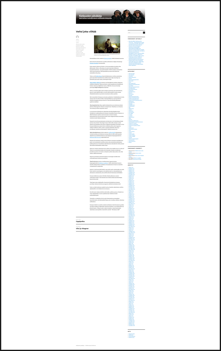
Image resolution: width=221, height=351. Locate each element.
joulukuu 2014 (131, 288)
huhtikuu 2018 (131, 256)
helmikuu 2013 (131, 309)
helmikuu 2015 (131, 285)
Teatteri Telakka (132, 136)
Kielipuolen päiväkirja (80, 345)
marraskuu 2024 (132, 189)
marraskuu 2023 (132, 203)
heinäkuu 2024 (131, 194)
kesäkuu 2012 (131, 318)
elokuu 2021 (131, 230)
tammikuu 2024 (132, 201)
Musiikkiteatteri (132, 105)
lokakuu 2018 (131, 250)
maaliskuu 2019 (131, 245)
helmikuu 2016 (131, 274)
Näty (129, 107)
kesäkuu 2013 (131, 305)
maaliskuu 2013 (132, 308)
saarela (77, 39)
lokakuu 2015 (131, 279)
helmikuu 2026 (131, 173)
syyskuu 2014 (131, 291)
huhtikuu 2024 (131, 197)
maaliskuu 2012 (132, 320)
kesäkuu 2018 (131, 254)
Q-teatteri (130, 115)
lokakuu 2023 (131, 204)
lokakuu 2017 (131, 261)
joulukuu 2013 (131, 299)
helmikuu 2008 (131, 324)
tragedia (130, 137)
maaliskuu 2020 (132, 237)
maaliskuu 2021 (132, 231)
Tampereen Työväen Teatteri (134, 125)
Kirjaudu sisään (132, 333)
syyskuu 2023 (131, 206)
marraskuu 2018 (132, 249)
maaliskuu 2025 (132, 185)
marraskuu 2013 (132, 300)
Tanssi (130, 126)
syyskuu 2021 (131, 229)
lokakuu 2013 (131, 301)
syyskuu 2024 (131, 191)
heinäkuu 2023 (131, 208)
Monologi (130, 103)
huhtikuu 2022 (131, 223)
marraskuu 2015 (132, 278)
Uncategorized (131, 140)
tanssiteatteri (131, 128)
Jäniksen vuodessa (103, 163)
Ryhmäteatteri (131, 117)
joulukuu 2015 (131, 277)
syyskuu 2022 (131, 218)
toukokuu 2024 (131, 196)
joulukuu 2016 (131, 267)
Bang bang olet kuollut (137, 159)
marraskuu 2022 (132, 215)
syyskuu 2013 (131, 302)
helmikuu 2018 (131, 259)
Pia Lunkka (131, 113)
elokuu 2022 (131, 219)
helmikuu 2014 (131, 296)
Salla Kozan (99, 76)
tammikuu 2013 (132, 311)
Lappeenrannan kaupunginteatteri (135, 100)
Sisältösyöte (131, 335)
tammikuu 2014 (132, 297)
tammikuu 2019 (131, 248)
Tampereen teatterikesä (133, 124)
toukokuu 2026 (131, 169)
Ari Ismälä (131, 76)
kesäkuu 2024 (131, 195)
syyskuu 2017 (131, 262)
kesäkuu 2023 (131, 209)
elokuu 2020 (131, 236)
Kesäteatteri (131, 90)
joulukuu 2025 (131, 175)
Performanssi (131, 112)
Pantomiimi (131, 111)
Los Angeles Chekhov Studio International (79, 51)
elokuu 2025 (131, 179)
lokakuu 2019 (131, 241)
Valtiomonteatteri (132, 141)
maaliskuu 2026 (132, 172)
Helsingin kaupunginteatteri (134, 84)
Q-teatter (130, 114)
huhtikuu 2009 (131, 323)
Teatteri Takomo (132, 135)
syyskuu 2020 (131, 235)
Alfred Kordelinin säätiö (80, 44)
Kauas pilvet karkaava (133, 89)
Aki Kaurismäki (131, 73)
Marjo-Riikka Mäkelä (95, 82)
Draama (130, 78)
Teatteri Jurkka (131, 134)
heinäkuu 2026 (131, 168)
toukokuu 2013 (131, 306)
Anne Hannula (131, 74)
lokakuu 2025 (131, 177)
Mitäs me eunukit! (137, 158)
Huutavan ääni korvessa (95, 137)
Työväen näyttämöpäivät (133, 138)
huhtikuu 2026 (131, 171)
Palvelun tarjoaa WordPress (90, 345)
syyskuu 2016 (131, 271)
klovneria (130, 93)
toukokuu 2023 (131, 210)
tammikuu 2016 (131, 276)
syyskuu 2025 (131, 178)
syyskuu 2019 (131, 242)
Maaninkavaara (132, 102)
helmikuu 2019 (131, 247)
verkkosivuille (111, 132)
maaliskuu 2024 (132, 198)
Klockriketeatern (132, 91)
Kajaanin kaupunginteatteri (134, 86)
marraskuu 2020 (132, 232)
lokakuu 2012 (131, 313)
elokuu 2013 (131, 303)
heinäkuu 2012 (131, 317)
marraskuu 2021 (132, 226)
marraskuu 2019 (132, 239)
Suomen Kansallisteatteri (133, 120)
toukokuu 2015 (131, 283)
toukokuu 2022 (131, 221)
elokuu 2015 (131, 282)
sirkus (130, 118)
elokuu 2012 (131, 315)
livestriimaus (131, 101)
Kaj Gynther (131, 85)
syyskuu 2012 (131, 314)
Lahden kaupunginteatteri (134, 99)
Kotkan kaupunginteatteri (134, 96)
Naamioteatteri (131, 106)
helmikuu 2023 (131, 213)
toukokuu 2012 (131, 319)
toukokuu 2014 (131, 294)
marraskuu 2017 (132, 260)
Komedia (130, 95)
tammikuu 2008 (132, 325)
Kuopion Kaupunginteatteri (134, 97)
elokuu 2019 (131, 243)
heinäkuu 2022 (131, 220)
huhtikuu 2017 (131, 265)
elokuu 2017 (131, 264)
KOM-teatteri (131, 94)
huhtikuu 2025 (131, 184)
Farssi (130, 82)
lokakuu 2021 (131, 227)
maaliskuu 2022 (132, 224)
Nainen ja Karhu (107, 58)
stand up (130, 119)
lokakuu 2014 (131, 290)
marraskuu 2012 (132, 312)
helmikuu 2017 (131, 266)
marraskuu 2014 (132, 289)
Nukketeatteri (131, 108)
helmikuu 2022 (131, 225)
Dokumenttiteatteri (132, 77)
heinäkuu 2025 (131, 180)
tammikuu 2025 (132, 188)
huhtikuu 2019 (131, 244)
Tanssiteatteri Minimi (133, 129)
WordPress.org (131, 337)
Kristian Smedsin (94, 63)
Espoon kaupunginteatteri (134, 79)
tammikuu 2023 (132, 214)
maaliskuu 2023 (132, 212)
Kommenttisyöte (132, 336)
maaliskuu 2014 (132, 295)
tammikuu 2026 (132, 174)
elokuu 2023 (131, 207)
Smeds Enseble (79, 56)
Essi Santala (131, 80)
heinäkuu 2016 (131, 272)
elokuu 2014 (131, 293)
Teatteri (130, 132)
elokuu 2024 (131, 192)
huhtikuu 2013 (131, 307)
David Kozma (78, 45)
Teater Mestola (131, 131)
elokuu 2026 (131, 167)
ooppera (130, 109)
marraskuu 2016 (132, 268)
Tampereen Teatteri (133, 123)
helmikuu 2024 (131, 200)
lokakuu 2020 (131, 233)
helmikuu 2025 (131, 186)
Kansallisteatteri (132, 88)
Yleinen (77, 42)
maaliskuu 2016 (131, 273)
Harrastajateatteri (132, 83)
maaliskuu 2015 (131, 284)
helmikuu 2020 (131, 238)
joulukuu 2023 (131, 202)
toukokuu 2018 (131, 255)
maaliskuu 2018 (132, 258)
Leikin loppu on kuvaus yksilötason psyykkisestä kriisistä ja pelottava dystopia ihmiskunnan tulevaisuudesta (136, 58)
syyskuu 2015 (131, 280)
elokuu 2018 (131, 253)
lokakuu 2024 (131, 190)
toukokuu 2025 (131, 183)
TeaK (130, 130)
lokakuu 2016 (131, 270)
